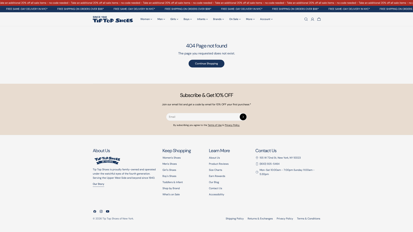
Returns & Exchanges (260, 218)
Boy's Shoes (169, 176)
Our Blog (214, 182)
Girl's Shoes (169, 170)
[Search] (306, 19)
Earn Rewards (217, 176)
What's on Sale (171, 194)
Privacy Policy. (232, 125)
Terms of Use (215, 125)
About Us (214, 157)
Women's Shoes (171, 157)
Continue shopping (206, 63)
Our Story (98, 184)
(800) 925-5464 (270, 164)
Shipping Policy (235, 218)
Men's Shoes (169, 164)
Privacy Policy (285, 218)
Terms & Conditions (308, 218)
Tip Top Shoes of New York (117, 218)
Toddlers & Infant (172, 182)
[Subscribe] (243, 117)
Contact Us (215, 188)
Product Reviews (219, 164)
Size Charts (215, 170)
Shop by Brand (171, 188)
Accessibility (216, 194)
